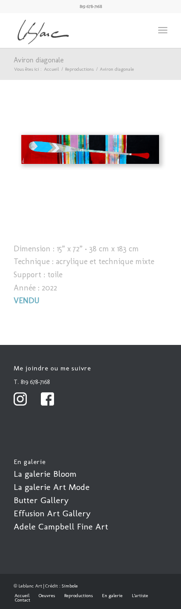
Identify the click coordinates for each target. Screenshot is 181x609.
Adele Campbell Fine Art (61, 526)
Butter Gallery (41, 500)
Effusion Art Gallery (52, 513)
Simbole (70, 586)
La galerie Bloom (45, 473)
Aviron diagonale (39, 60)
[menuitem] (162, 30)
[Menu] (162, 30)
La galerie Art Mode (52, 487)
